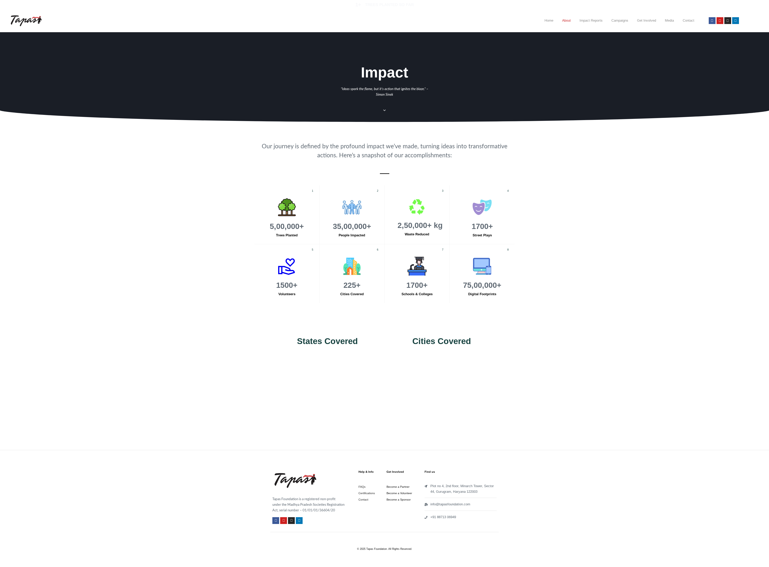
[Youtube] (720, 20)
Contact (688, 20)
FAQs (361, 486)
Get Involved (646, 20)
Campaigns (619, 20)
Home (549, 20)
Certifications (366, 493)
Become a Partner (398, 486)
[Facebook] (712, 20)
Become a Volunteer (399, 493)
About (566, 20)
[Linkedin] (735, 20)
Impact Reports (591, 20)
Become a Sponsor (399, 499)
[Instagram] (727, 20)
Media (669, 20)
